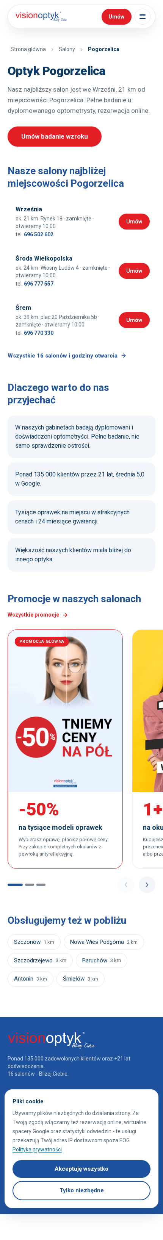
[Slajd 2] (29, 884)
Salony (67, 49)
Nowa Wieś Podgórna (104, 942)
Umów (138, 223)
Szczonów (34, 942)
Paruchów (101, 960)
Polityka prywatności (37, 1149)
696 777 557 (38, 284)
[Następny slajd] (147, 884)
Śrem (23, 307)
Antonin (30, 978)
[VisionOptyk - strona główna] (40, 17)
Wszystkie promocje (33, 615)
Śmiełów (80, 978)
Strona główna (28, 49)
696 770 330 (38, 333)
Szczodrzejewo (40, 960)
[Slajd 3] (40, 884)
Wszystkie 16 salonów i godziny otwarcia (63, 355)
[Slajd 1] (15, 884)
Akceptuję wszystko (81, 1168)
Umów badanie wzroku (54, 136)
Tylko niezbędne (82, 1190)
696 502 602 (38, 234)
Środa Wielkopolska (44, 258)
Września (29, 209)
